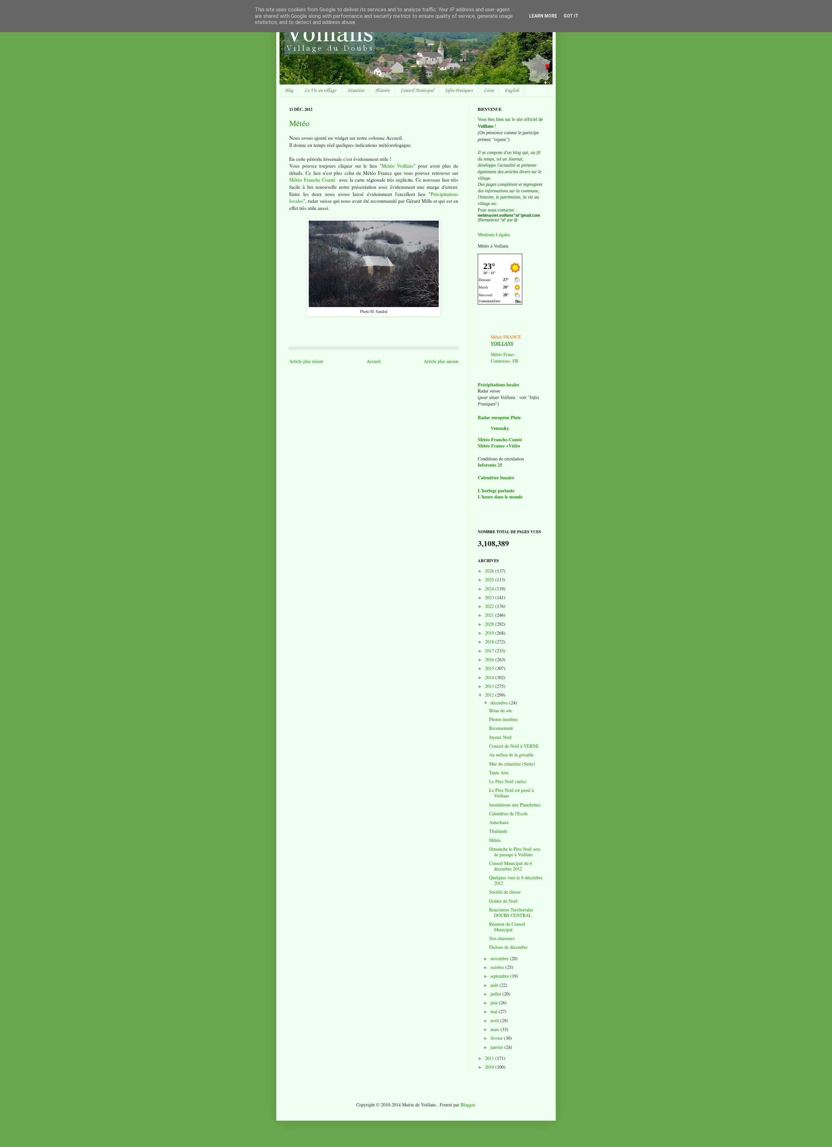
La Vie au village (320, 91)
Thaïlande (498, 831)
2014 (490, 677)
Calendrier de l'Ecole (508, 813)
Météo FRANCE (506, 337)
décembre (499, 703)
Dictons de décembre (508, 947)
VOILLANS (502, 343)
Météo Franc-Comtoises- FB (504, 357)
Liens (489, 91)
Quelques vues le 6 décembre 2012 (515, 880)
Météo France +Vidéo (499, 445)
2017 (490, 651)
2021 (490, 615)
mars (495, 1029)
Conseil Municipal (417, 91)
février (497, 1038)
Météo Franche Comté (312, 179)
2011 (490, 1058)
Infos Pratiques (459, 91)
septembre (500, 976)
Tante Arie (499, 772)
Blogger (468, 1105)
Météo (299, 123)
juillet (496, 994)
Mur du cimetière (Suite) (512, 764)
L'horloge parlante (496, 490)
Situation (355, 91)
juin (494, 1002)
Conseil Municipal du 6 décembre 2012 (510, 866)
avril (495, 1020)
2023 (490, 597)
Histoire (382, 91)
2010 (490, 1067)
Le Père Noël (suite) (507, 781)
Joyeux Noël (500, 737)
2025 (490, 579)
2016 (490, 659)
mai (494, 1011)
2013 (490, 686)
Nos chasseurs (501, 938)
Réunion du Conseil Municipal (507, 927)
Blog (289, 91)
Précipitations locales (498, 384)
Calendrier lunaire (496, 477)
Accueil (374, 361)
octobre (497, 967)
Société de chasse (505, 892)
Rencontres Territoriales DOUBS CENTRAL (511, 912)
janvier (497, 1047)
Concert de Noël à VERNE (514, 746)
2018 (490, 641)
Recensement (501, 728)
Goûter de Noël (503, 901)
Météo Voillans (398, 165)
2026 (490, 571)
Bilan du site (500, 710)
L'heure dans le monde (500, 496)
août (495, 985)
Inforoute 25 (490, 464)
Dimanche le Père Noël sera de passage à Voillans (514, 851)
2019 (490, 633)
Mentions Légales (494, 234)
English (512, 91)
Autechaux (499, 822)
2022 (490, 606)
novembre (500, 958)
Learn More (543, 16)
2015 (490, 668)
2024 (490, 589)
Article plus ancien (441, 361)
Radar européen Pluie (499, 417)
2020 (490, 624)
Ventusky (500, 428)
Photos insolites (503, 719)
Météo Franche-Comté (500, 439)
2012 (490, 695)
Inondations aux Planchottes (514, 805)
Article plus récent (306, 361)
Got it (571, 16)
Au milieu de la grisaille (511, 755)
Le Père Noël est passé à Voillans (511, 793)
